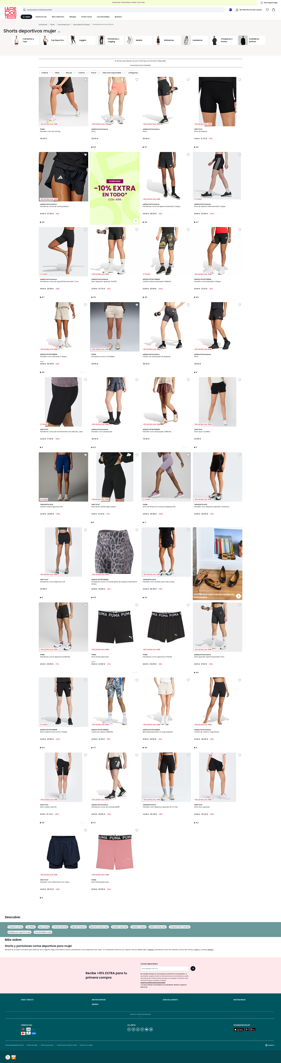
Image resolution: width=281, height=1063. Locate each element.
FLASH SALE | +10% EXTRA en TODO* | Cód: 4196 (128, 2)
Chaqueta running (15, 927)
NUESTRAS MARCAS (240, 1000)
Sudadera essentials (119, 927)
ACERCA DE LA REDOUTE (170, 1000)
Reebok (151, 950)
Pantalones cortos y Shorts (103, 24)
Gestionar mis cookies (86, 1045)
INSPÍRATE (95, 1004)
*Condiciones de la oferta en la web (67, 1045)
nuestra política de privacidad (152, 983)
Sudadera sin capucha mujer (19, 932)
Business (118, 17)
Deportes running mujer (99, 927)
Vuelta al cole (41, 17)
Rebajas (72, 17)
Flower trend (86, 17)
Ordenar (44, 73)
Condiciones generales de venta (14, 1045)
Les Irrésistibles (103, 17)
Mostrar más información (140, 1014)
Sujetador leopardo (78, 927)
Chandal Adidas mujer (42, 932)
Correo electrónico (149, 964)
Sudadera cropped (138, 927)
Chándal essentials (60, 927)
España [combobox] (271, 1045)
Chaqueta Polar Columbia (180, 927)
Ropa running (44, 927)
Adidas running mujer (158, 927)
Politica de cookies (32, 1045)
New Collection (58, 17)
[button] (273, 9)
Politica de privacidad (47, 1045)
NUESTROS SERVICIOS (99, 1000)
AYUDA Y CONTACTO (27, 1000)
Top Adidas (30, 927)
